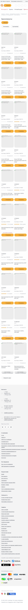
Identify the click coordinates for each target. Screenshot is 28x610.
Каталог (8, 5)
